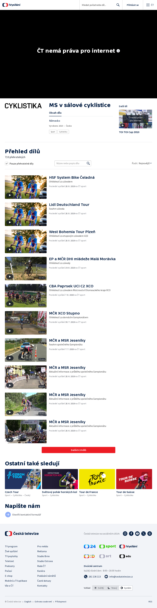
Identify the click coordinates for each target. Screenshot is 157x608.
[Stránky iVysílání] (128, 547)
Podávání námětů (46, 575)
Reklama (42, 551)
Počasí (8, 570)
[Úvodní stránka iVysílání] (14, 5)
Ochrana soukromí (43, 601)
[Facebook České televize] (131, 533)
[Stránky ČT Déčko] (89, 557)
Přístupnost (60, 601)
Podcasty (10, 565)
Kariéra (41, 570)
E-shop (8, 575)
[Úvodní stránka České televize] (22, 533)
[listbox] (112, 588)
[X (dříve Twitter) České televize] (143, 533)
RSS (150, 601)
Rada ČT (41, 565)
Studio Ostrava (45, 561)
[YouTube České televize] (137, 533)
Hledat (118, 5)
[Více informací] (118, 51)
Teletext (9, 561)
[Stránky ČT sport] (107, 547)
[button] (135, 120)
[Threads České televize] (149, 533)
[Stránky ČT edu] (125, 557)
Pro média (42, 546)
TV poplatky (11, 556)
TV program (11, 546)
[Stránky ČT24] (90, 547)
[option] (99, 588)
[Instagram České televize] (125, 533)
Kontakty (42, 585)
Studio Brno (43, 556)
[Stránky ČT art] (105, 557)
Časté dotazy (44, 580)
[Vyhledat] (88, 163)
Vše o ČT (9, 585)
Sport (53, 132)
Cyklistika (63, 132)
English (28, 601)
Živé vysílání (11, 551)
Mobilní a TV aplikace (16, 580)
